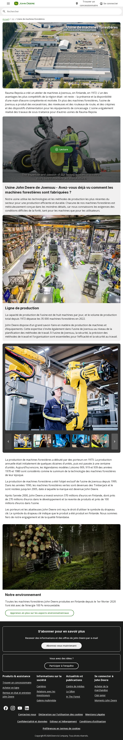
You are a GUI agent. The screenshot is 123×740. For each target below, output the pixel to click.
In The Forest (73, 696)
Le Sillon (70, 691)
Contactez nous (27, 714)
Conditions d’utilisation (92, 721)
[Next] (114, 442)
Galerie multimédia (46, 700)
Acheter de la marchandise (101, 688)
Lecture (64, 149)
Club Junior (100, 695)
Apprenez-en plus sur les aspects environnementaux (39, 612)
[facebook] (6, 708)
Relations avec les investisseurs (46, 693)
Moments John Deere (105, 700)
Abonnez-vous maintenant (61, 645)
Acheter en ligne (11, 687)
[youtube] (20, 708)
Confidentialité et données (32, 721)
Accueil (6, 19)
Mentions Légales (95, 714)
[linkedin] (27, 708)
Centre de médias (75, 686)
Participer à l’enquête (61, 665)
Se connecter (110, 3)
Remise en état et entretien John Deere (17, 694)
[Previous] (8, 442)
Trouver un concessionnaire (17, 682)
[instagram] (13, 708)
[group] (23, 441)
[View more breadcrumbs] (13, 19)
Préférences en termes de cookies (61, 728)
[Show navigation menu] (8, 3)
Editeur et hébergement (63, 721)
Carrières (41, 686)
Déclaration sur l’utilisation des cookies (61, 714)
